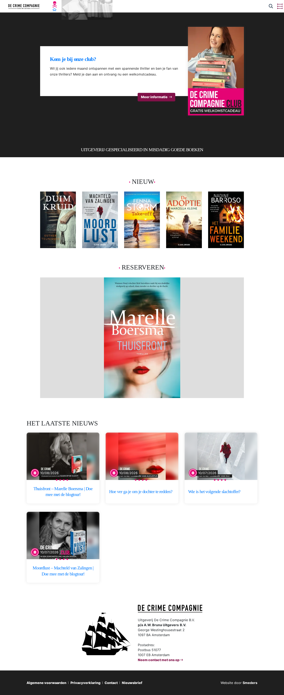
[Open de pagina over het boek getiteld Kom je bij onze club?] (216, 71)
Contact (111, 682)
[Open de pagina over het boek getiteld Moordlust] (100, 220)
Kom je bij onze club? (73, 59)
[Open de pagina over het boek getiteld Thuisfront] (142, 337)
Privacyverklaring (85, 682)
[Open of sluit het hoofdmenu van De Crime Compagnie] (280, 6)
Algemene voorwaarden (46, 682)
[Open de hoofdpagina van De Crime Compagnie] (24, 6)
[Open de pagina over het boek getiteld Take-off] (142, 220)
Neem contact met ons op (159, 660)
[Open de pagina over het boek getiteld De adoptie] (184, 220)
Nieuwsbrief (132, 682)
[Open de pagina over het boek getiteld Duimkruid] (58, 220)
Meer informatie (154, 97)
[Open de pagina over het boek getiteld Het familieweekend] (226, 220)
